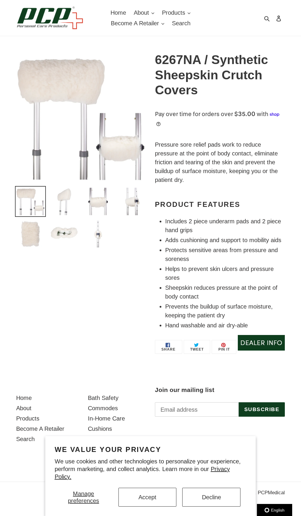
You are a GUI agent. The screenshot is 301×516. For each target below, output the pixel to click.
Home (24, 398)
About (23, 408)
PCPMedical (271, 492)
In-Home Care (106, 418)
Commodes (103, 408)
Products (27, 418)
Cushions (100, 428)
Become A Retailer (40, 428)
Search (25, 439)
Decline (211, 497)
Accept (147, 497)
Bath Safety (103, 398)
